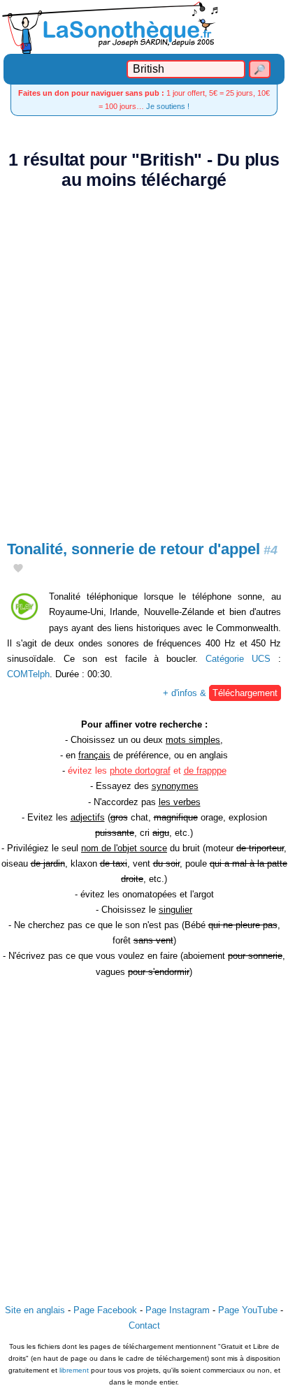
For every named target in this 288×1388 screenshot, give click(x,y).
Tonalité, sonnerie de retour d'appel (142, 549)
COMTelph (28, 674)
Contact (144, 1325)
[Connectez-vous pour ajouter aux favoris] (18, 569)
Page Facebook (105, 1310)
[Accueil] (144, 27)
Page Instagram (177, 1310)
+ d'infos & (220, 693)
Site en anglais (35, 1310)
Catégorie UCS (238, 658)
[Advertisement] (144, 357)
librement (74, 1370)
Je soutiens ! (167, 106)
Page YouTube (248, 1310)
